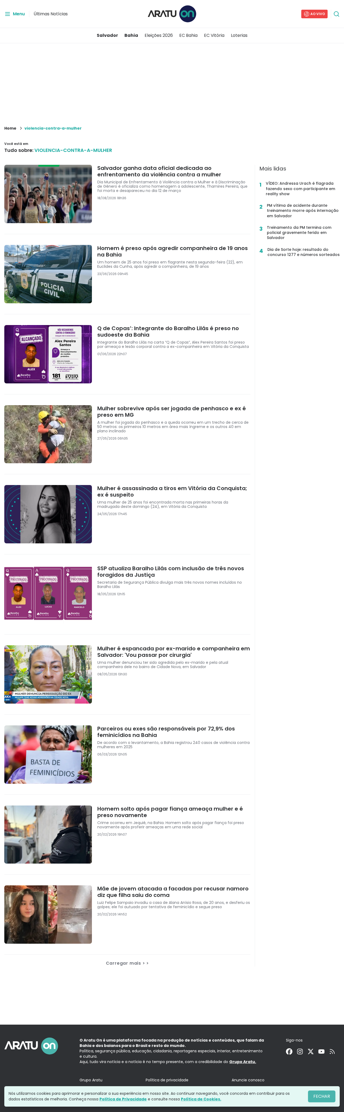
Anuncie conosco (248, 1080)
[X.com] (310, 1051)
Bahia (131, 35)
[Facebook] (289, 1051)
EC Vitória (214, 35)
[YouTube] (321, 1051)
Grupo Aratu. (242, 1061)
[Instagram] (300, 1051)
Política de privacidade (167, 1080)
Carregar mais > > (127, 963)
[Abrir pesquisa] (336, 14)
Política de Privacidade (123, 1099)
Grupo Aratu (91, 1080)
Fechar (321, 1096)
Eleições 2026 (159, 35)
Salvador (107, 35)
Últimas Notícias (51, 14)
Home (10, 128)
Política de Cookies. (201, 1099)
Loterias (239, 35)
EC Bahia (188, 35)
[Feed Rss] (332, 1051)
